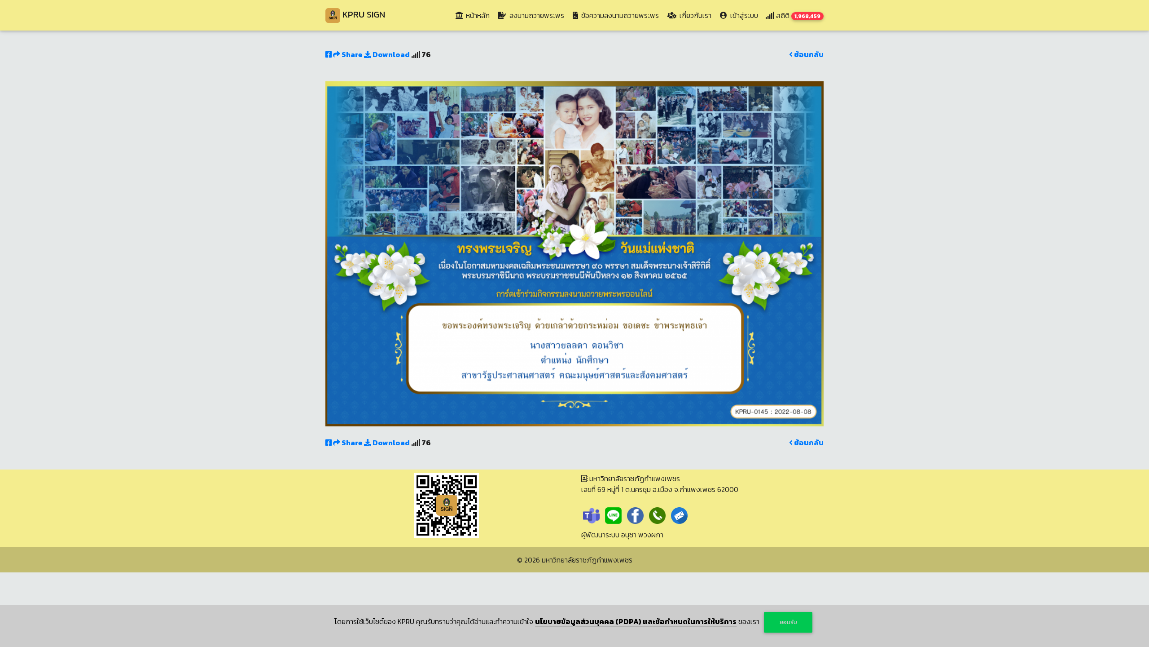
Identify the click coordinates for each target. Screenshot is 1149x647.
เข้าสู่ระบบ (743, 15)
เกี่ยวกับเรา (694, 15)
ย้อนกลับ (808, 54)
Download (390, 54)
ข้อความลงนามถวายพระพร (619, 15)
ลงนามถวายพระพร (536, 15)
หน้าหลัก (478, 15)
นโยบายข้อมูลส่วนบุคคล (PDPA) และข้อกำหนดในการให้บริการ (636, 621)
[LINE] (613, 514)
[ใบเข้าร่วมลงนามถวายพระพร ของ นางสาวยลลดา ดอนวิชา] (574, 253)
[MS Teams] (591, 514)
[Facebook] (635, 514)
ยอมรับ (788, 622)
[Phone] (657, 514)
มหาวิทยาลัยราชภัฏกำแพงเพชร (587, 559)
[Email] (679, 514)
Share (352, 54)
